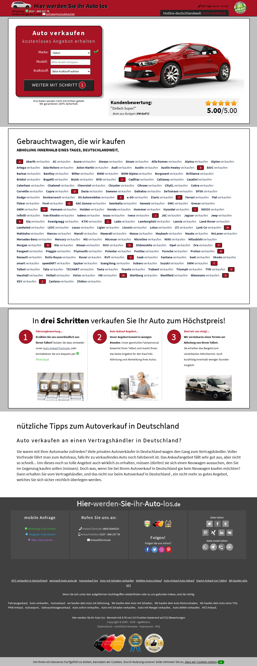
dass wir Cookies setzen (201, 662)
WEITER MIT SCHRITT (58, 85)
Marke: (43, 52)
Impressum (146, 626)
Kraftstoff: (41, 70)
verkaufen (38, 161)
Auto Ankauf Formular (56, 348)
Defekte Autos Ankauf (149, 580)
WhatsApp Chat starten (42, 529)
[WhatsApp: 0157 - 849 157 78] (26, 11)
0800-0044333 (111, 529)
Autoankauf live (88, 580)
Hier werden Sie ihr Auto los (70, 6)
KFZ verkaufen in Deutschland (29, 580)
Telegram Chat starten (42, 534)
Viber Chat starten (42, 540)
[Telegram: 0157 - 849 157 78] (27, 534)
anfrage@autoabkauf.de (60, 14)
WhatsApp (42, 359)
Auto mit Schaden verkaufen (117, 580)
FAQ (157, 626)
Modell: (42, 61)
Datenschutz (104, 626)
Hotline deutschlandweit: (194, 13)
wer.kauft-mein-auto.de (63, 580)
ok (221, 662)
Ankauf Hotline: (90, 534)
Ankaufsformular (101, 540)
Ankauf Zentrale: (92, 529)
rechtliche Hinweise (126, 626)
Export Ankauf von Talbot (211, 580)
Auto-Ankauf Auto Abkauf (179, 580)
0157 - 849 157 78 (39, 11)
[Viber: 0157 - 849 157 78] (29, 540)
